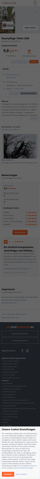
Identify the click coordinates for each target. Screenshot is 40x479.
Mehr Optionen (21, 474)
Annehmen (8, 474)
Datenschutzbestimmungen (23, 468)
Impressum (33, 466)
